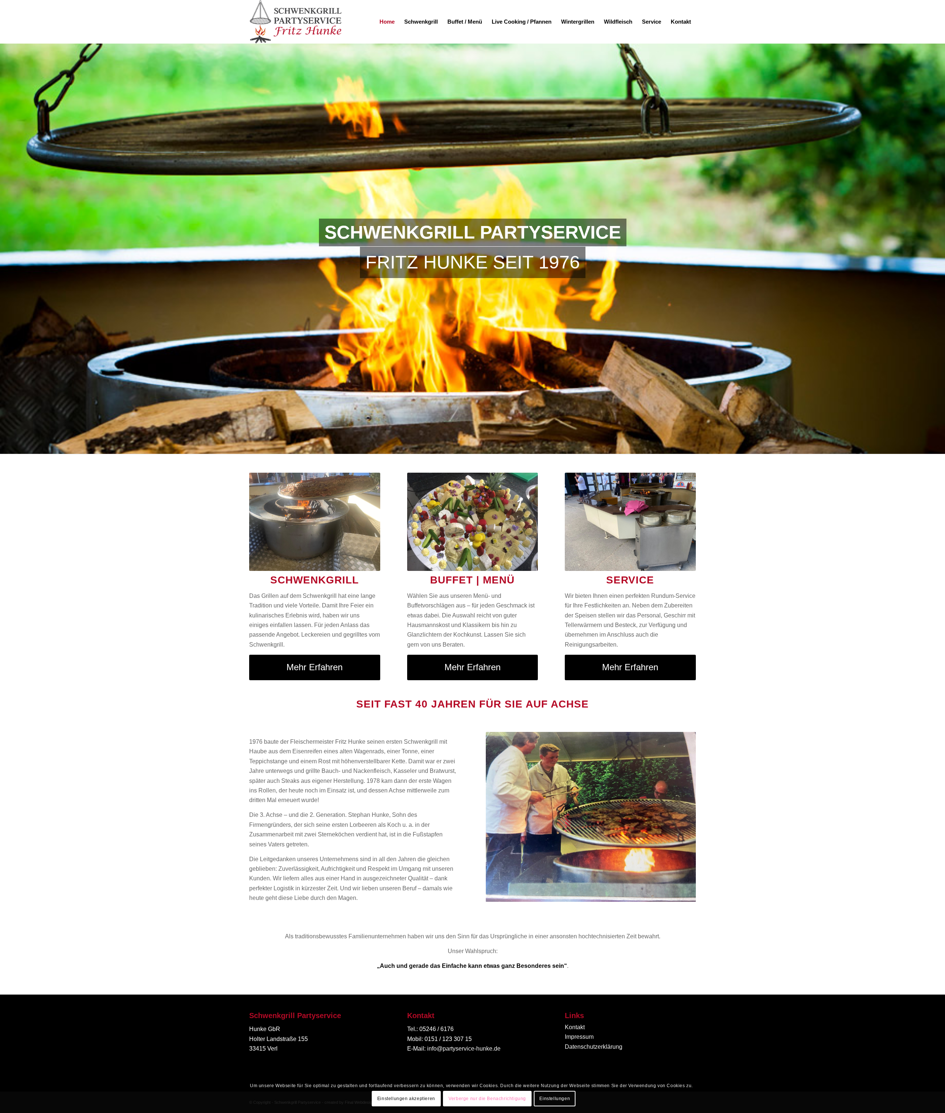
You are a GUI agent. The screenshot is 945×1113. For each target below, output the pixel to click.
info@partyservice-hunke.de (464, 1048)
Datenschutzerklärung (593, 1047)
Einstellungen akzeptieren (406, 1098)
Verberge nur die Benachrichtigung (487, 1098)
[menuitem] (387, 22)
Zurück (502, 817)
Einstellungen (554, 1098)
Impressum (579, 1037)
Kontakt (575, 1027)
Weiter (679, 817)
